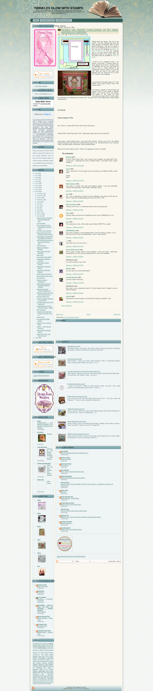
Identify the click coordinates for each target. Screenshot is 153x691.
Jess (67, 222)
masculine (50, 674)
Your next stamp (48, 672)
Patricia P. (86, 688)
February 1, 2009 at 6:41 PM (74, 218)
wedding (48, 683)
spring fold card (48, 680)
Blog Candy (40, 255)
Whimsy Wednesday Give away (43, 671)
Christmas (50, 643)
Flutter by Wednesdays (39, 646)
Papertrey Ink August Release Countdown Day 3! (74, 453)
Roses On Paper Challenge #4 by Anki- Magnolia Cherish (90, 31)
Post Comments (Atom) (72, 317)
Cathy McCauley (42, 447)
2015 (36, 179)
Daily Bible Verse (43, 102)
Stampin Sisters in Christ (40, 664)
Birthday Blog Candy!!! (74, 346)
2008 (36, 338)
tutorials (44, 683)
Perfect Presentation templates (43, 658)
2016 (36, 177)
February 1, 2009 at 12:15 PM (75, 180)
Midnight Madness (42, 648)
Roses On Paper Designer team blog (105, 50)
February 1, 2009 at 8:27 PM (74, 246)
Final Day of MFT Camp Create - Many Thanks (74, 511)
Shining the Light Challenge (41, 661)
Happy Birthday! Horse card (44, 276)
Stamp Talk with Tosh (43, 616)
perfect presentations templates (43, 678)
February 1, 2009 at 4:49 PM (74, 191)
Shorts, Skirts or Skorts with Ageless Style (72, 471)
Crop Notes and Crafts (44, 630)
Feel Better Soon (42, 626)
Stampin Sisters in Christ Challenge (43, 665)
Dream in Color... (42, 585)
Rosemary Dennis (66, 464)
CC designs (43, 643)
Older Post (117, 314)
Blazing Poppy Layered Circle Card (71, 504)
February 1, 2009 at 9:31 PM (74, 265)
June (38, 206)
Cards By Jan (65, 515)
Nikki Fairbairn (70, 184)
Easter (51, 645)
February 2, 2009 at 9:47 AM (74, 302)
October (39, 198)
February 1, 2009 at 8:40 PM (74, 256)
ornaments (50, 675)
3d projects (36, 643)
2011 (36, 187)
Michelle (68, 157)
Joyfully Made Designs (67, 503)
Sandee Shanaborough (44, 463)
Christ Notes (44, 104)
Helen (39, 421)
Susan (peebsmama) (72, 249)
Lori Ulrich (40, 432)
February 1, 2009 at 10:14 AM (75, 165)
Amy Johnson (65, 470)
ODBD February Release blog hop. (77, 396)
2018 (36, 173)
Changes (49, 434)
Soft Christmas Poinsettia (75, 359)
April (38, 210)
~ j (67, 241)
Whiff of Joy (43, 669)
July (38, 204)
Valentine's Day (41, 667)
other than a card (38, 677)
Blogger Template (68, 688)
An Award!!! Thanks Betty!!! (44, 257)
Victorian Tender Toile (43, 296)
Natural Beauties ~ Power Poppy (70, 498)
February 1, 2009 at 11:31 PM (75, 283)
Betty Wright (64, 451)
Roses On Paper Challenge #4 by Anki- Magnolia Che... (44, 219)
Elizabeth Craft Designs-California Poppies (73, 478)
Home (88, 314)
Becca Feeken (65, 482)
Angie (39, 500)
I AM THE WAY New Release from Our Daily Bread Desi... (45, 242)
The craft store (41, 278)
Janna (68, 169)
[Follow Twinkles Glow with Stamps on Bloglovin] (43, 116)
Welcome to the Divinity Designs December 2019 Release (50, 454)
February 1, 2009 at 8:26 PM (74, 237)
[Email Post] (86, 34)
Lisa (38, 566)
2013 (36, 183)
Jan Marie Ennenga (66, 521)
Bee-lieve (63, 492)
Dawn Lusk (40, 479)
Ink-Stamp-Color (42, 624)
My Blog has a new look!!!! (44, 274)
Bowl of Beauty (41, 612)
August (39, 202)
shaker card (36, 680)
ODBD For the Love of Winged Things (71, 529)
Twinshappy (40, 591)
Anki (67, 194)
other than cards (48, 677)
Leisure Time (40, 317)
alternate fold (38, 674)
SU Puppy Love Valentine (44, 231)
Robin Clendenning (66, 476)
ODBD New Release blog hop (76, 409)
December (40, 193)
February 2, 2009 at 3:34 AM (74, 293)
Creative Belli (37, 645)
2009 (36, 191)
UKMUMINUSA (70, 230)
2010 (36, 189)
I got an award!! (41, 223)
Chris (38, 539)
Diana (39, 513)
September (40, 199)
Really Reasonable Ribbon (41, 659)
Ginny (68, 213)
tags (40, 683)
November (40, 195)
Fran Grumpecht (65, 528)
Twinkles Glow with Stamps (58, 8)
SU (52, 659)
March (38, 212)
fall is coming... (65, 465)
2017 (36, 175)
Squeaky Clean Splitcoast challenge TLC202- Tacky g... (44, 313)
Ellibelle (68, 268)
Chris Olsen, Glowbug (41, 86)
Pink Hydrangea (41, 310)
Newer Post (59, 314)
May (38, 208)
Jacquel (68, 296)
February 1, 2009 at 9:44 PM (74, 274)
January (39, 216)
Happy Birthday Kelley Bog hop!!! (77, 421)
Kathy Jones (64, 490)
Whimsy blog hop (38, 672)
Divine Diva (45, 645)
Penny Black (49, 656)
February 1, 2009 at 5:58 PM (74, 201)
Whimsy (51, 669)
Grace (39, 553)
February (39, 214)
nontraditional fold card (40, 675)
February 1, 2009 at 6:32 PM (74, 210)
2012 (36, 185)
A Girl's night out (41, 245)
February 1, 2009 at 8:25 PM (74, 227)
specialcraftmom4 (71, 277)
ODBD (41, 650)
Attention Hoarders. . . (67, 523)
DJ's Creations (41, 597)
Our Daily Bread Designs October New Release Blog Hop (84, 371)
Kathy (39, 526)
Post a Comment (66, 305)
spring (42, 680)
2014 (36, 181)
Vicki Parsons (65, 509)
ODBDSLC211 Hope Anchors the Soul (78, 434)
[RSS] (33, 688)
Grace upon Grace (42, 586)
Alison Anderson (71, 204)
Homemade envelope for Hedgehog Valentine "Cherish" (44, 285)
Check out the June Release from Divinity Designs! (50, 470)
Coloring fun (40, 592)
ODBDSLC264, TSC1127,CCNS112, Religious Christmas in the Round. (81, 517)
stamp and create (38, 681)
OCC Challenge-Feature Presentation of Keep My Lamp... (44, 227)
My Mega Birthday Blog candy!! (76, 384)
